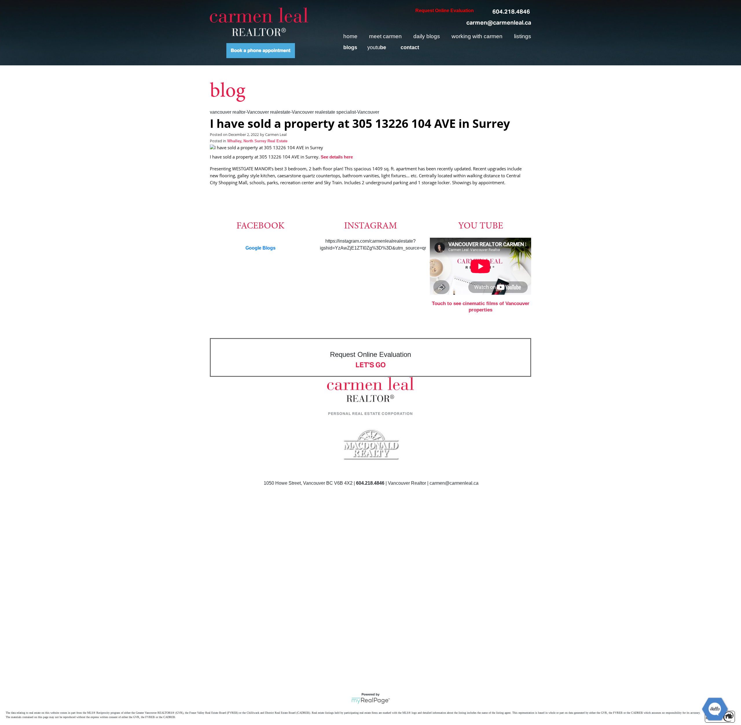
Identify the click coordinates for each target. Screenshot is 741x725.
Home (350, 36)
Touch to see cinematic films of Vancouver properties (480, 307)
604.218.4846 (511, 11)
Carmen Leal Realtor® (259, 21)
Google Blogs (260, 248)
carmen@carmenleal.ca (498, 22)
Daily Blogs (426, 36)
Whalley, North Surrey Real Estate (257, 141)
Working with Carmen (477, 36)
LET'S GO (370, 365)
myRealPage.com (370, 701)
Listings (522, 36)
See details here (337, 156)
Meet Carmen (385, 36)
